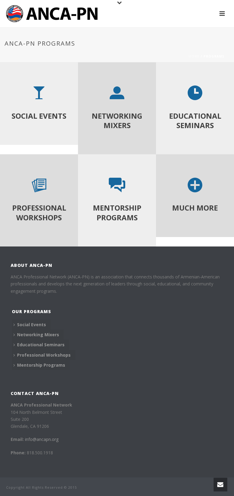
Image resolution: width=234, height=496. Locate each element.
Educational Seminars (41, 345)
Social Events (31, 324)
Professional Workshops (44, 355)
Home (194, 56)
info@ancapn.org (41, 439)
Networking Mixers (38, 334)
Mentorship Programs (41, 365)
